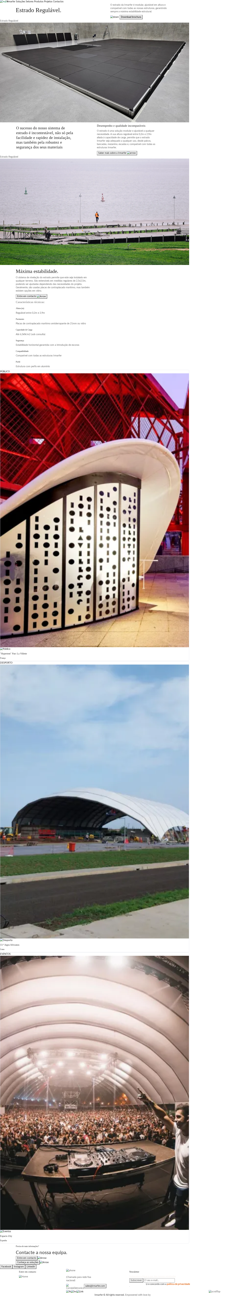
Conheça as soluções (27, 1262)
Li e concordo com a (168, 1284)
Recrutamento (71, 1295)
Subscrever (136, 1280)
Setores (29, 1)
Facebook (6, 1267)
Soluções (20, 1)
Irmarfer (11, 1)
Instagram (19, 1267)
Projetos (48, 1)
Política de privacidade (30, 1295)
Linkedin (31, 1267)
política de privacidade (178, 1284)
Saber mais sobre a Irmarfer (112, 153)
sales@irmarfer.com (95, 1286)
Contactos (58, 1)
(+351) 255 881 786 (76, 1274)
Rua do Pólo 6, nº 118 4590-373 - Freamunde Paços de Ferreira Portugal (33, 1283)
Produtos (38, 1)
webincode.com (159, 1295)
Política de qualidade (53, 1295)
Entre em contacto (27, 296)
